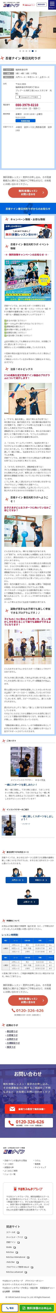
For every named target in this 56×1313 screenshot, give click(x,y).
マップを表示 (29, 97)
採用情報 (16, 1291)
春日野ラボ (12, 1031)
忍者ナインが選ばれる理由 (15, 1160)
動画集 (37, 1163)
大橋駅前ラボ (13, 1042)
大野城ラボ (12, 1035)
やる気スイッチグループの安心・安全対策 (20, 1287)
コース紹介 (9, 1163)
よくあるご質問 (10, 1170)
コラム (37, 1160)
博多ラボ (11, 1046)
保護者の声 (9, 1167)
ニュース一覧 (9, 1174)
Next (54, 30)
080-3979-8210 (27, 104)
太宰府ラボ (12, 1039)
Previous (1, 30)
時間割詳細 (25, 121)
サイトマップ (40, 1167)
